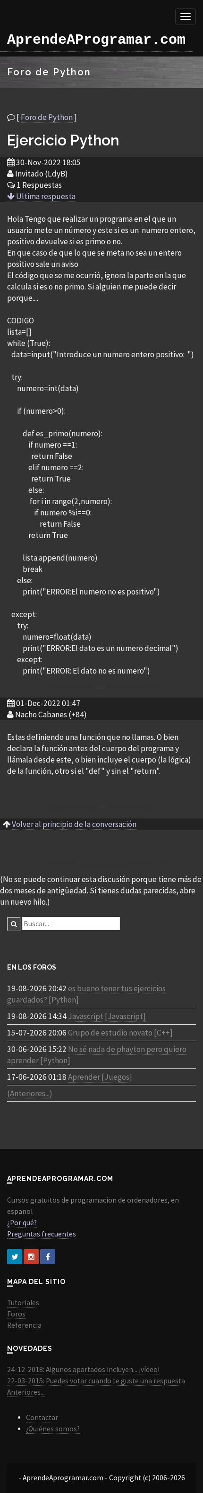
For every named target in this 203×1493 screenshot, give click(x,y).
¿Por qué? (22, 1222)
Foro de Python (47, 117)
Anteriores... (26, 1392)
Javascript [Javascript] (107, 1016)
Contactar (42, 1417)
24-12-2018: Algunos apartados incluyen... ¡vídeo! (83, 1369)
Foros (16, 1313)
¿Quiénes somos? (53, 1428)
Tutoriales (23, 1302)
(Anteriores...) (29, 1093)
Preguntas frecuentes (41, 1233)
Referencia (24, 1325)
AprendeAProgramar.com (96, 40)
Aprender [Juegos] (100, 1077)
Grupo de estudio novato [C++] (120, 1032)
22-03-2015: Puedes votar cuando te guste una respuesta (96, 1380)
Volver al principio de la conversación (74, 824)
